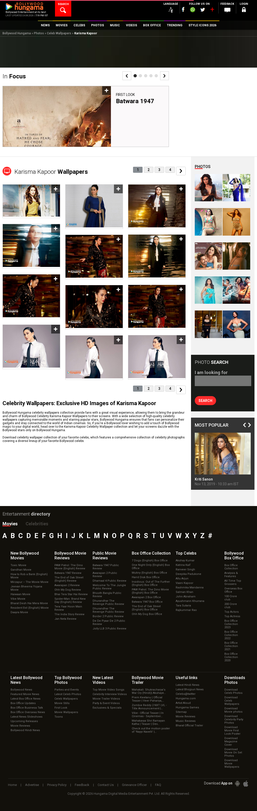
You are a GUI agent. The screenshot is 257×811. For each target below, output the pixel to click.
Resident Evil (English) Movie (30, 607)
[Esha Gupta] (236, 324)
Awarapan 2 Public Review (105, 574)
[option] (86, 116)
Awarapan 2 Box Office (146, 597)
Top (186, 553)
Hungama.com (186, 698)
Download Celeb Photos (233, 691)
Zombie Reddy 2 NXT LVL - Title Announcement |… (149, 707)
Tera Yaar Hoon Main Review (68, 608)
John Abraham (186, 596)
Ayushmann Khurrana (190, 601)
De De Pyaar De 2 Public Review (109, 622)
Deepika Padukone (188, 574)
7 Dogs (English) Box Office (150, 560)
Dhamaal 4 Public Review (109, 580)
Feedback (82, 785)
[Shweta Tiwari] (208, 187)
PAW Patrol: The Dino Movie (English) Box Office (150, 591)
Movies (10, 523)
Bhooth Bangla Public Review (107, 594)
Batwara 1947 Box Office (147, 601)
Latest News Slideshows (26, 716)
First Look (125, 95)
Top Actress (232, 616)
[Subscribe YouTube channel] (212, 11)
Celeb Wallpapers (59, 33)
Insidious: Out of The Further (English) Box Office (151, 583)
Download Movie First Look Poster (232, 730)
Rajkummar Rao (186, 610)
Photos (39, 33)
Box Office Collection (231, 567)
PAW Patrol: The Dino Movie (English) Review (69, 567)
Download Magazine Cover (231, 741)
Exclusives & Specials (107, 707)
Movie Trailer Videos (106, 698)
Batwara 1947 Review (67, 573)
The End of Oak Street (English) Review (68, 579)
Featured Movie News (25, 694)
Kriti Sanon (204, 479)
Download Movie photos (233, 710)
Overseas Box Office (233, 590)
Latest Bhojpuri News (190, 689)
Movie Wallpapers (66, 712)
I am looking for (211, 372)
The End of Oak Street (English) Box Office (146, 608)
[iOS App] (245, 783)
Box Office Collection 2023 (231, 624)
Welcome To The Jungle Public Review (109, 587)
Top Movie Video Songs (108, 689)
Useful (187, 677)
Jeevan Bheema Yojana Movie (26, 588)
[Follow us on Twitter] (202, 10)
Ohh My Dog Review (67, 589)
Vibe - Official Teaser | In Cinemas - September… (148, 714)
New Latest (103, 680)
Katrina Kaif (183, 565)
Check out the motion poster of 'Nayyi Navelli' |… (151, 730)
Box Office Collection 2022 (231, 635)
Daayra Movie (19, 612)
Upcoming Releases (24, 721)
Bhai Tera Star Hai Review (71, 594)
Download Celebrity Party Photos (233, 719)
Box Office (151, 553)
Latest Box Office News (25, 698)
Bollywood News (21, 689)
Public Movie (104, 555)
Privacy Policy (57, 785)
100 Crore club (230, 598)
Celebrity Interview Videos (110, 694)
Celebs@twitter (186, 694)
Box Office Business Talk (27, 707)
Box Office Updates (23, 703)
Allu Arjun (182, 578)
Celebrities (37, 523)
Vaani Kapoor (184, 583)
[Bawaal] (208, 256)
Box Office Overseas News (28, 712)
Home (12, 785)
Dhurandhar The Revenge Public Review (108, 602)
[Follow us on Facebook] (183, 9)
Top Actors (231, 611)
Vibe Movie (18, 598)
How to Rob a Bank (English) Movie (29, 576)
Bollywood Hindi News (25, 730)
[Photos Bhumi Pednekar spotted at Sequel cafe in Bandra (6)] (208, 324)
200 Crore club (230, 605)
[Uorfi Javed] (236, 187)
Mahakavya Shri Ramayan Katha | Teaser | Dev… (148, 722)
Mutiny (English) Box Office (149, 572)
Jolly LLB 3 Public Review (109, 628)
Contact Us (106, 785)
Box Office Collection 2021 (231, 646)
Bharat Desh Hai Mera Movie (29, 603)
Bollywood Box (234, 555)
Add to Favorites (106, 90)
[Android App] (237, 783)
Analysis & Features (231, 574)
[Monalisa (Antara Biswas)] (208, 221)
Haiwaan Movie (20, 594)
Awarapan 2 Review (67, 585)
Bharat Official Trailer (189, 725)
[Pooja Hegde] (236, 256)
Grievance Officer (134, 785)
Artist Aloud (183, 703)
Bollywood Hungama (17, 33)
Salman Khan (184, 592)
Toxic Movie (18, 565)
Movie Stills (62, 703)
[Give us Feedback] (227, 10)
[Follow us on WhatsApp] (192, 10)
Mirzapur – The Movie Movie (29, 582)
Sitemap (181, 712)
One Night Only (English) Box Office (151, 566)
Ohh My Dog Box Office (147, 614)
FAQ (158, 785)
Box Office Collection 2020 (231, 657)
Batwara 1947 (135, 101)
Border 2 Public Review (108, 616)
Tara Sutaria (183, 605)
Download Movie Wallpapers (231, 763)
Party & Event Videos (106, 703)
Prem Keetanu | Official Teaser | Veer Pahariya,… (148, 699)
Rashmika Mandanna (190, 587)
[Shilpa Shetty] (208, 290)
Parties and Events (66, 689)
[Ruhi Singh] (236, 221)
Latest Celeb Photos (67, 694)
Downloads (234, 680)
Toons (58, 716)
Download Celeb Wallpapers (231, 701)
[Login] (243, 10)
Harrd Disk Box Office (146, 577)
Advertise (32, 785)
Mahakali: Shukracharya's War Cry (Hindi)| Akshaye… (149, 691)
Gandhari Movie (21, 569)
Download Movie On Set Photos (233, 752)
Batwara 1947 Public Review (106, 567)
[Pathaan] (236, 290)
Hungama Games (187, 707)
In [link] (14, 76)
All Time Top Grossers (232, 582)
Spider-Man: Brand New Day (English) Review (70, 600)
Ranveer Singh (185, 569)
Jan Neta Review (65, 618)
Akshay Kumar (185, 560)
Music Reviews (186, 721)
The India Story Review (69, 614)
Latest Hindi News (187, 685)
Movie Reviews (20, 725)
